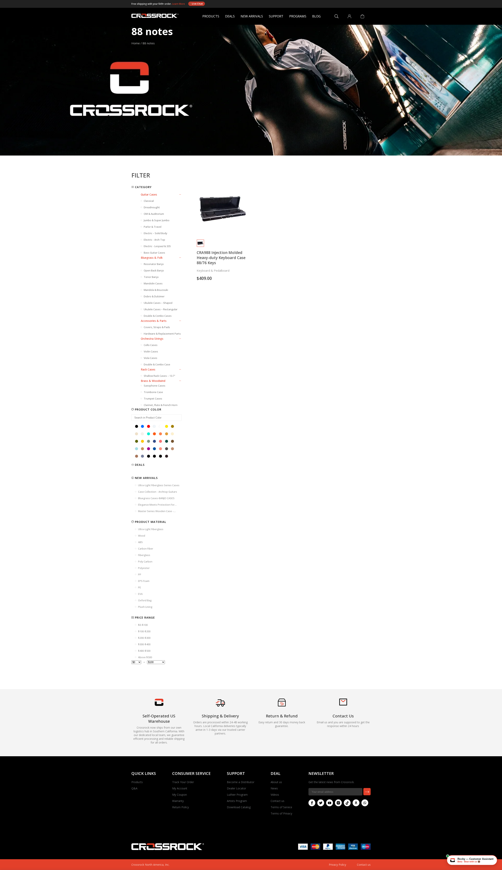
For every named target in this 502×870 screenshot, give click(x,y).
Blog (316, 16)
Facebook (311, 802)
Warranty (178, 801)
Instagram (338, 802)
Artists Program (237, 801)
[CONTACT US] (343, 704)
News (274, 788)
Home (135, 43)
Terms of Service (281, 807)
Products (210, 16)
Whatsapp (364, 802)
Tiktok (347, 802)
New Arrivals (252, 16)
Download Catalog (239, 807)
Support (276, 16)
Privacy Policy (337, 864)
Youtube (329, 802)
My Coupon (179, 794)
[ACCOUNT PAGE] (349, 16)
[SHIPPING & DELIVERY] (220, 706)
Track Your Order (183, 782)
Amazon (356, 802)
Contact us (277, 801)
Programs (297, 16)
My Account (179, 788)
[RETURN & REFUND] (282, 705)
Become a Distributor (240, 782)
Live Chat (197, 3)
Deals (230, 16)
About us (276, 782)
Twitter (320, 802)
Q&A (134, 788)
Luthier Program (237, 794)
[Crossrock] (154, 16)
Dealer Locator (236, 788)
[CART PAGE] (362, 16)
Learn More (179, 3)
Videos (275, 794)
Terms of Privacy (281, 813)
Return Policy (180, 807)
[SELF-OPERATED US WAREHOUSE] (159, 705)
